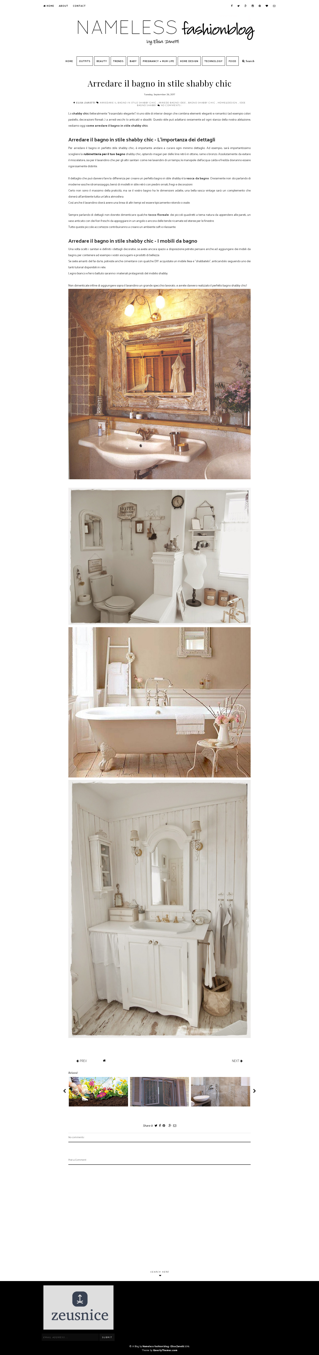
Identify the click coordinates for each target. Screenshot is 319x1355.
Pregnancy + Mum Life (158, 61)
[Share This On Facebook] (159, 1125)
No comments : (171, 105)
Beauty (102, 61)
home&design (228, 102)
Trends (118, 61)
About (63, 6)
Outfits (84, 61)
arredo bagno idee (173, 102)
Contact (79, 6)
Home (50, 6)
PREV (83, 1061)
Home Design (189, 61)
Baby (133, 61)
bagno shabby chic (202, 102)
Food (232, 61)
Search (250, 61)
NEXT (236, 1061)
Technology (213, 61)
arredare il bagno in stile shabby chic (128, 102)
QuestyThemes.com (165, 1350)
